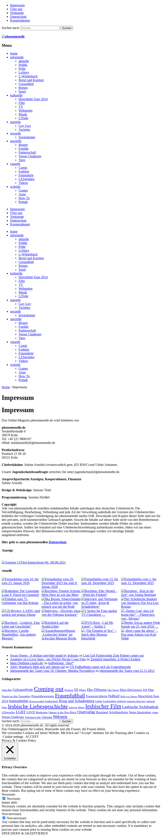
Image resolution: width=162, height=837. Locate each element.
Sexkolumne (27, 137)
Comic (23, 167)
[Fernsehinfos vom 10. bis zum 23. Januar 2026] (21, 581)
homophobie (18, 701)
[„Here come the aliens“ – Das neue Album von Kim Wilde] (141, 634)
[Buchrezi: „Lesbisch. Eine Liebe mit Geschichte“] (21, 624)
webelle (15, 186)
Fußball (114, 696)
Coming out (48, 688)
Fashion (24, 171)
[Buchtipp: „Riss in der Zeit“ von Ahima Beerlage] (141, 593)
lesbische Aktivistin (136, 701)
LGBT (21, 712)
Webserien (25, 110)
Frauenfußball (70, 695)
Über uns (16, 9)
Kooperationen (20, 20)
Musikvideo (42, 712)
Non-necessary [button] (12, 814)
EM (145, 690)
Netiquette (17, 13)
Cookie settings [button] (13, 736)
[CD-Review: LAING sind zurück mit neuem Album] (21, 613)
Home (6, 387)
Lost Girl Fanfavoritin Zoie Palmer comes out (113, 655)
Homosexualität (36, 701)
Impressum (17, 5)
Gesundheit (26, 84)
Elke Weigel (113, 690)
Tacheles (24, 129)
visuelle (15, 164)
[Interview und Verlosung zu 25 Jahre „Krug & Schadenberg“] (101, 603)
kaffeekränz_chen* (61, 663)
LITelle (23, 118)
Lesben (98, 701)
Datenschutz (18, 16)
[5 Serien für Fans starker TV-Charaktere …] (101, 613)
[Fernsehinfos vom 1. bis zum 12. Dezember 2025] (141, 581)
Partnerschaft (27, 152)
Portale (23, 202)
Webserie (60, 716)
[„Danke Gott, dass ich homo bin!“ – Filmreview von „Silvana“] (141, 614)
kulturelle (16, 95)
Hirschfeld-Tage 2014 (33, 99)
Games (23, 190)
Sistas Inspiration (140, 712)
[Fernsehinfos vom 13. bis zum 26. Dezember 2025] (101, 581)
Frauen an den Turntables (16, 696)
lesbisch (121, 701)
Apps (22, 194)
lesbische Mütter (77, 707)
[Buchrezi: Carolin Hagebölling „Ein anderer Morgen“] (21, 634)
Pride (22, 68)
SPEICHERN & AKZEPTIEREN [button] (25, 833)
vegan (155, 712)
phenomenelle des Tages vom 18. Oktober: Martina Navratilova (52, 670)
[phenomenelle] (13, 36)
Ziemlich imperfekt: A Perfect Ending (115, 659)
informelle (17, 57)
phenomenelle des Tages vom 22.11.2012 (127, 670)
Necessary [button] (8, 794)
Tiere (22, 160)
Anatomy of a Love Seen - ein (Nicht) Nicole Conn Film (48, 659)
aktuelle (24, 61)
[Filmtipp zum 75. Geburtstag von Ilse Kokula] (21, 601)
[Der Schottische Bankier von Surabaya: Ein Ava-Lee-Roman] (141, 603)
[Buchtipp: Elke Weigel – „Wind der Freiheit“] (101, 593)
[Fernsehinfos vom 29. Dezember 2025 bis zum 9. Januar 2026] (61, 583)
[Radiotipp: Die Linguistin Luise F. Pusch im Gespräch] (21, 593)
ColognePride (23, 689)
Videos (23, 183)
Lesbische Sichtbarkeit (140, 707)
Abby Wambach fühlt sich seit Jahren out (37, 667)
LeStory (24, 72)
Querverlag (86, 712)
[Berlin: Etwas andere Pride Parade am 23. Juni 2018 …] (141, 624)
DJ (76, 689)
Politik (23, 65)
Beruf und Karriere (31, 80)
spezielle (16, 141)
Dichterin (68, 690)
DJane (82, 690)
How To (24, 198)
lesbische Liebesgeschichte (38, 706)
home (14, 53)
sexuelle (15, 133)
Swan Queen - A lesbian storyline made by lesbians (44, 655)
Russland (102, 712)
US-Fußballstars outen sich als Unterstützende (100, 667)
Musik (23, 114)
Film (22, 103)
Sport (22, 91)
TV (21, 106)
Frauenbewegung (42, 696)
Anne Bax (7, 690)
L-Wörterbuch (28, 76)
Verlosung (47, 717)
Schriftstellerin (118, 712)
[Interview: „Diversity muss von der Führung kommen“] (61, 613)
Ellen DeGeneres (131, 690)
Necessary (13, 798)
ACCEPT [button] (32, 736)
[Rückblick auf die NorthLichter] (61, 624)
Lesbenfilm (109, 701)
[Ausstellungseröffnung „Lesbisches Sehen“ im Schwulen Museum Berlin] (61, 634)
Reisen (23, 87)
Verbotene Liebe (33, 717)
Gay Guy (25, 126)
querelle (15, 122)
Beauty (23, 145)
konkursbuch (51, 701)
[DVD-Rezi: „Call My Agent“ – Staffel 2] (101, 624)
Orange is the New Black (63, 712)
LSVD (31, 712)
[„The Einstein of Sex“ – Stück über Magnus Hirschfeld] (101, 634)
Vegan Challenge (30, 156)
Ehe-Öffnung (97, 690)
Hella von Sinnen (128, 696)
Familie (23, 148)
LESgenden (26, 179)
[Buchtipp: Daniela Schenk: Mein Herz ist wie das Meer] (61, 593)
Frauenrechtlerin (96, 696)
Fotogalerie (26, 175)
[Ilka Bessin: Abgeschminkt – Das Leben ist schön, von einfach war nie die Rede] (61, 603)
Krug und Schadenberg (76, 701)
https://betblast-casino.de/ (26, 663)
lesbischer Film (103, 706)
